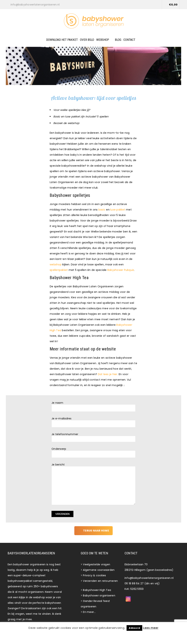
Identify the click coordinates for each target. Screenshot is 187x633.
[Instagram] (128, 599)
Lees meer (150, 628)
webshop (56, 264)
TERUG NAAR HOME (96, 530)
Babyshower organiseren (99, 595)
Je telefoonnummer (64, 434)
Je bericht (58, 464)
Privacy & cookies (94, 575)
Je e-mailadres (61, 418)
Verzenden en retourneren (100, 581)
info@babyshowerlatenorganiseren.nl (149, 578)
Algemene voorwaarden (99, 570)
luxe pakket (117, 209)
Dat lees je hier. (108, 374)
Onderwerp (58, 449)
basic (101, 209)
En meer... (89, 612)
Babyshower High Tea (97, 590)
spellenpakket (59, 270)
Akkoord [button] (134, 628)
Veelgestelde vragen (96, 564)
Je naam (57, 403)
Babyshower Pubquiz (120, 270)
